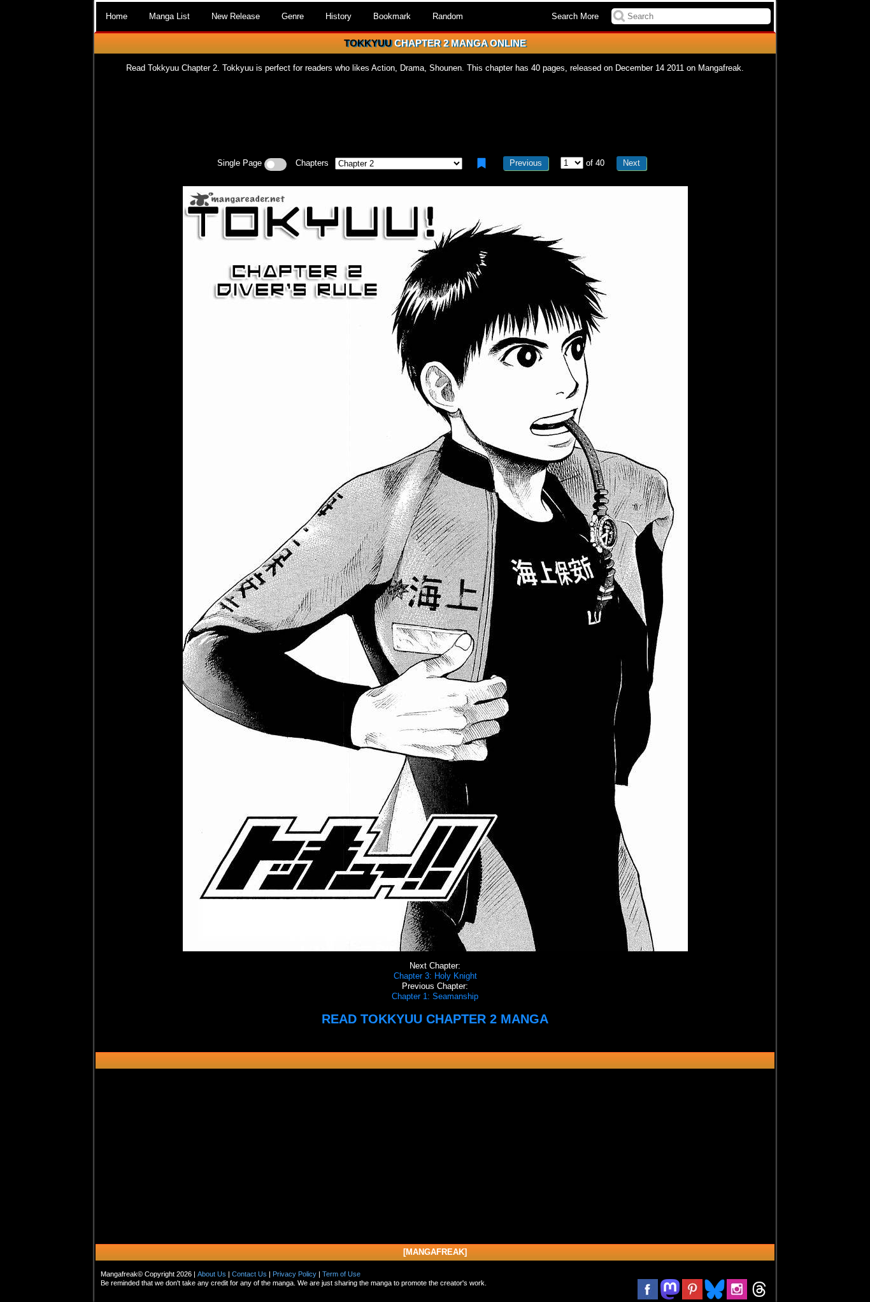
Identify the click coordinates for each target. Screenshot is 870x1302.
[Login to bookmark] (481, 163)
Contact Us (249, 1274)
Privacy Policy (295, 1274)
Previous (526, 163)
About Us (211, 1274)
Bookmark (392, 16)
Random (447, 16)
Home (116, 16)
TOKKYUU (368, 43)
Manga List (169, 16)
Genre (293, 16)
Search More (575, 16)
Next (631, 163)
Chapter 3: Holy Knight (435, 976)
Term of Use (341, 1274)
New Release (235, 16)
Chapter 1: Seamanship (435, 996)
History (338, 16)
